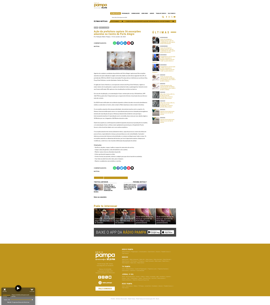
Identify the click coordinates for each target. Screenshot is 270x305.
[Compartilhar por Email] (132, 43)
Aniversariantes (161, 278)
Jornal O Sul (148, 286)
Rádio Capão (158, 261)
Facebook (166, 17)
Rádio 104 (142, 259)
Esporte (168, 276)
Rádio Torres (165, 261)
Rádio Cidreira (140, 262)
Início (123, 268)
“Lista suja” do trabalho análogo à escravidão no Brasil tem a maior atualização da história (105, 188)
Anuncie (152, 13)
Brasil (123, 276)
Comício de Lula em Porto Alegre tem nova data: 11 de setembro (143, 21)
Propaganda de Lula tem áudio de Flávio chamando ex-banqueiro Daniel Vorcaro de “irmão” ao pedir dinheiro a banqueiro (163, 59)
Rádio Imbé (133, 262)
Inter (128, 278)
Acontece (162, 276)
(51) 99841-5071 (109, 271)
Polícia (147, 276)
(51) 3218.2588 (107, 269)
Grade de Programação (140, 268)
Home (96, 27)
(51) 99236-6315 (110, 272)
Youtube (174, 17)
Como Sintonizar (140, 270)
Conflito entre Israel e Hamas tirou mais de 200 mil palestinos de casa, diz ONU (130, 187)
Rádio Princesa (125, 261)
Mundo (137, 276)
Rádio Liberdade (158, 259)
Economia (152, 276)
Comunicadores (135, 13)
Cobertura (132, 270)
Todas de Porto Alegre (116, 178)
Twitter (172, 17)
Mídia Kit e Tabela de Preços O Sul (141, 280)
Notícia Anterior (101, 182)
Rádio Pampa (100, 5)
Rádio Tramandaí (149, 261)
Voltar (99, 177)
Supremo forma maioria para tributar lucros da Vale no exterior (167, 113)
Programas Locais (152, 268)
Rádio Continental (134, 259)
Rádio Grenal (125, 259)
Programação (126, 13)
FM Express (141, 261)
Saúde (140, 278)
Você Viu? (154, 278)
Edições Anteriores (126, 280)
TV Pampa (141, 286)
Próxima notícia (139, 182)
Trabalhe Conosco (161, 13)
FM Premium (133, 261)
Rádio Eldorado (167, 259)
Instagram (169, 17)
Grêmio (124, 278)
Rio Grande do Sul (130, 276)
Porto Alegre (104, 27)
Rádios (135, 286)
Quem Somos (144, 13)
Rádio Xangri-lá (125, 262)
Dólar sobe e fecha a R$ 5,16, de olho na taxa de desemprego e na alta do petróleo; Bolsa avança (167, 96)
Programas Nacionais (163, 268)
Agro (157, 276)
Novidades (154, 286)
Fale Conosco (171, 13)
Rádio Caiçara (149, 259)
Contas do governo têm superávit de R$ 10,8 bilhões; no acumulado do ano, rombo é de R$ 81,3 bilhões (167, 79)
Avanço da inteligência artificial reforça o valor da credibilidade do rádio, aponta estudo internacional (167, 41)
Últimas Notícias (115, 13)
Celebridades (134, 278)
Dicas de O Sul (146, 278)
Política (142, 276)
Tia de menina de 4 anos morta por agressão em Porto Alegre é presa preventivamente (144, 220)
